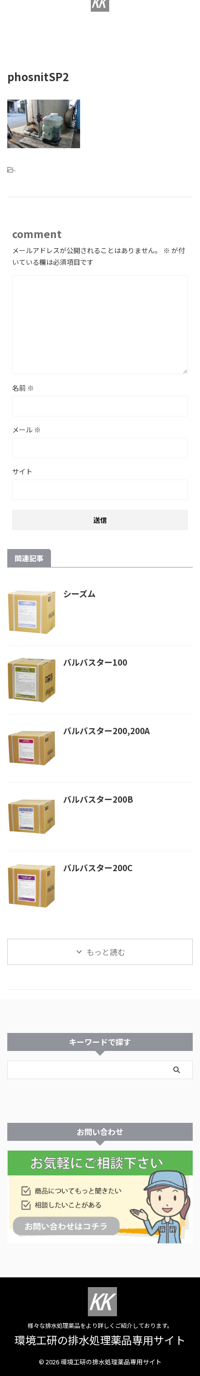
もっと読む (105, 952)
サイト (22, 471)
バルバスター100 (95, 662)
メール (26, 429)
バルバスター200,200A (106, 730)
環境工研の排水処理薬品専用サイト (100, 42)
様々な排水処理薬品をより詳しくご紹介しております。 (100, 1325)
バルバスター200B (98, 799)
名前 (23, 388)
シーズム (79, 593)
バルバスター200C (98, 867)
